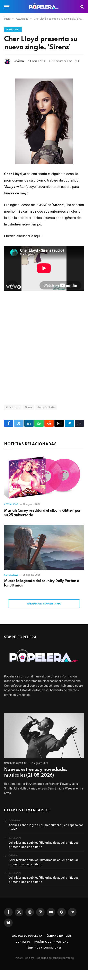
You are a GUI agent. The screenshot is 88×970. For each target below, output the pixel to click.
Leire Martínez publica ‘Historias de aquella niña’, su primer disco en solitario (44, 845)
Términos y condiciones (44, 947)
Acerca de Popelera (27, 935)
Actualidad (13, 29)
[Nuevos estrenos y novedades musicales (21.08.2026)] (44, 735)
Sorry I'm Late (45, 407)
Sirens (28, 407)
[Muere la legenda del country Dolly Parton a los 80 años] (44, 547)
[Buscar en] (82, 6)
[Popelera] (44, 6)
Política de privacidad (51, 941)
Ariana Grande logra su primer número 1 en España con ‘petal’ (46, 827)
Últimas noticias (59, 935)
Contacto (23, 941)
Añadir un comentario (44, 603)
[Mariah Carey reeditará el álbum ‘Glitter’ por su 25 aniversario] (44, 476)
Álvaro (21, 61)
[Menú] (6, 6)
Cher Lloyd (12, 407)
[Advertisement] (44, 347)
